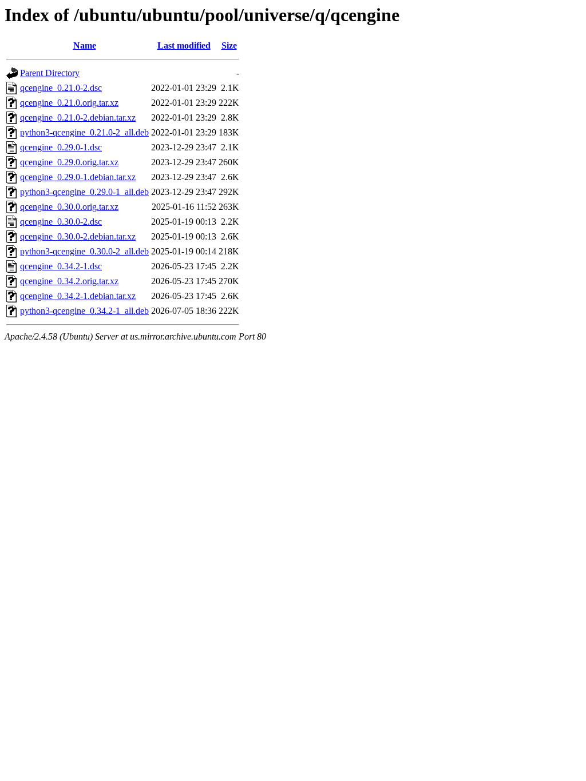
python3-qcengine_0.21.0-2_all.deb (84, 132)
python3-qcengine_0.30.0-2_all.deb (84, 251)
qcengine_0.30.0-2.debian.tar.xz (78, 236)
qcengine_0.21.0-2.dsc (61, 88)
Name (84, 45)
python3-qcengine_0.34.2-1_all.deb (84, 311)
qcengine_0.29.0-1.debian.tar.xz (78, 177)
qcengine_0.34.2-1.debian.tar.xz (78, 296)
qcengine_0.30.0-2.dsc (61, 221)
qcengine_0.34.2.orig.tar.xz (69, 281)
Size (229, 45)
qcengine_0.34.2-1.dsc (61, 266)
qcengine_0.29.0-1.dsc (61, 147)
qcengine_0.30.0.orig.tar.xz (69, 207)
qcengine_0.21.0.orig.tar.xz (69, 102)
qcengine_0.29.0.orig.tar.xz (69, 162)
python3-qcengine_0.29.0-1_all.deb (84, 192)
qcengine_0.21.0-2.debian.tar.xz (78, 117)
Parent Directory (50, 73)
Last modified (184, 45)
